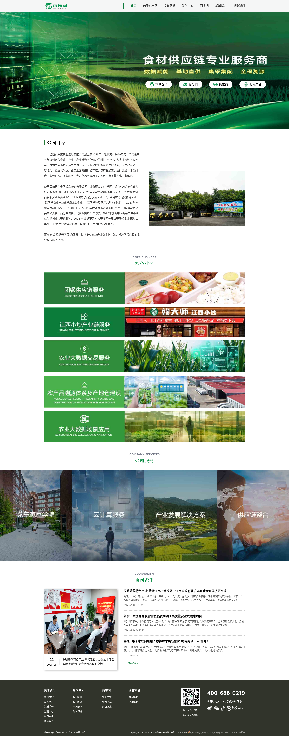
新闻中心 (188, 5)
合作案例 (169, 5)
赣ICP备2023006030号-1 (233, 732)
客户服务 (49, 716)
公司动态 (77, 701)
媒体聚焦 (77, 711)
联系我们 (239, 5)
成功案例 (133, 696)
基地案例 (133, 701)
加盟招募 (221, 5)
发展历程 (49, 701)
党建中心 (49, 711)
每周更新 (77, 706)
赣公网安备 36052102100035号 (205, 732)
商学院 (204, 5)
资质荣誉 (49, 706)
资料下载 (107, 701)
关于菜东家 (150, 5)
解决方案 (107, 706)
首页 (133, 5)
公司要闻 (77, 696)
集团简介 (49, 696)
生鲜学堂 (107, 696)
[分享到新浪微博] (209, 708)
